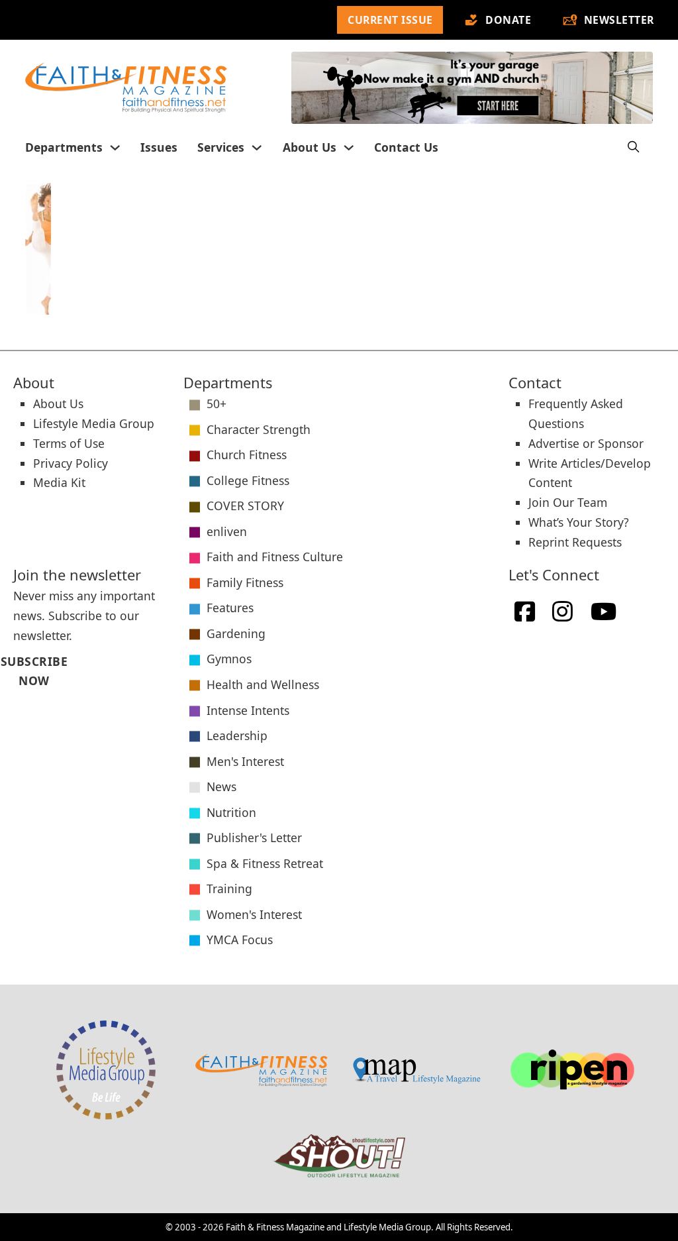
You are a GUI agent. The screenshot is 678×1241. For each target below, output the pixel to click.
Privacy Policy (70, 463)
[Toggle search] (633, 148)
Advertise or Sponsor (586, 443)
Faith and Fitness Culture (275, 557)
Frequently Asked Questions (575, 413)
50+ (216, 403)
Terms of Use (69, 443)
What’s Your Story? (578, 522)
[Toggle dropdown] (115, 148)
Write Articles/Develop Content (589, 473)
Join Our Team (567, 502)
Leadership (237, 735)
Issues (158, 147)
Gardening (236, 633)
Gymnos (229, 659)
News (221, 786)
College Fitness (248, 480)
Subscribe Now (24, 671)
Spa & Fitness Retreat (265, 863)
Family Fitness (245, 582)
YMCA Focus (240, 939)
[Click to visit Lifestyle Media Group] (106, 1070)
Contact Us (406, 147)
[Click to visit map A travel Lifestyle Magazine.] (416, 1069)
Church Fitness (247, 454)
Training (229, 888)
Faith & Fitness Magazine (275, 1227)
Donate (508, 20)
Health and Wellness (263, 684)
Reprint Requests (575, 542)
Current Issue (390, 20)
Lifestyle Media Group (93, 423)
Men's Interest (245, 761)
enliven (227, 531)
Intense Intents (248, 710)
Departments (64, 147)
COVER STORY (245, 505)
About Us (309, 147)
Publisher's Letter (254, 837)
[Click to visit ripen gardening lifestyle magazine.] (572, 1070)
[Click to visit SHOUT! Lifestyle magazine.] (339, 1156)
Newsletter (619, 20)
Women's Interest (254, 914)
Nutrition (231, 812)
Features (230, 608)
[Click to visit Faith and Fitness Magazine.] (261, 1070)
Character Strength (259, 429)
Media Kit (59, 482)
